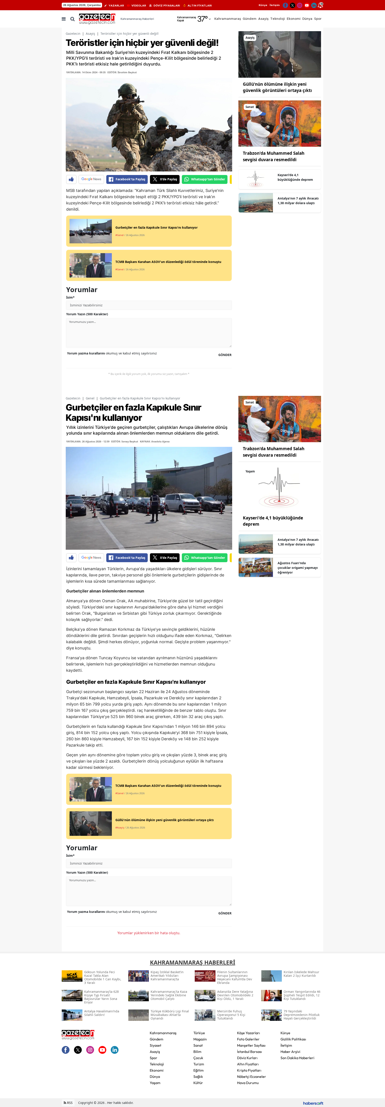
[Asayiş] (279, 54)
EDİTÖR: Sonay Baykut (124, 441)
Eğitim (198, 1070)
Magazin (200, 1039)
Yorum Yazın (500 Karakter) (87, 314)
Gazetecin (73, 33)
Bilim (197, 1051)
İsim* (70, 297)
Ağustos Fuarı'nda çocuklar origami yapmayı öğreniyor (298, 567)
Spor (153, 1058)
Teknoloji (157, 1064)
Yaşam (155, 1083)
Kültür (198, 1083)
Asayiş (90, 33)
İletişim (275, 5)
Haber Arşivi (290, 1051)
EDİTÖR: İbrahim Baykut (122, 72)
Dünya (155, 1076)
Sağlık (198, 1076)
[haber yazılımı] (313, 1102)
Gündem (156, 1039)
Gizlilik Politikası (293, 1039)
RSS (69, 1103)
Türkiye (199, 1033)
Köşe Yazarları (248, 1033)
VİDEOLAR (138, 5)
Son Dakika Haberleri (297, 1058)
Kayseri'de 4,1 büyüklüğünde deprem (295, 177)
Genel (90, 398)
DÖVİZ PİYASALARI (167, 5)
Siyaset (155, 1045)
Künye (263, 5)
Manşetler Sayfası (251, 1045)
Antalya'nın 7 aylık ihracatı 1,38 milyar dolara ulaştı (298, 200)
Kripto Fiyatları (249, 1070)
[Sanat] (279, 123)
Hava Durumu (248, 1083)
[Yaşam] (279, 487)
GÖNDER (224, 355)
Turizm (198, 1064)
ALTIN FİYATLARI (200, 5)
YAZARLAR (116, 5)
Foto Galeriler (248, 1039)
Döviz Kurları (247, 1058)
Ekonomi (157, 1070)
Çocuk (198, 1058)
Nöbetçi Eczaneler (251, 1076)
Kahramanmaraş (163, 1033)
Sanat (198, 1045)
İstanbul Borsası (249, 1051)
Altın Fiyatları (248, 1064)
